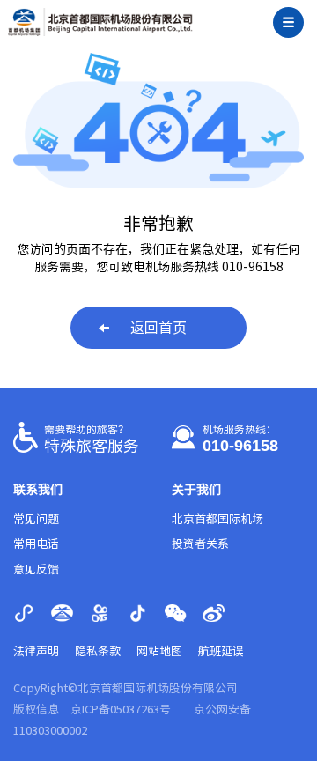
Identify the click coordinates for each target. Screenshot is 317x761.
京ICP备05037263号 (120, 709)
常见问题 (36, 519)
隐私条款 (98, 651)
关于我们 (196, 490)
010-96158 (240, 445)
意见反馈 (36, 569)
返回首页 (158, 328)
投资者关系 (200, 544)
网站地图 (159, 651)
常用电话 (36, 544)
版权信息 (36, 709)
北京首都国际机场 (217, 519)
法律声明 (36, 651)
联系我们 (38, 490)
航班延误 (221, 651)
